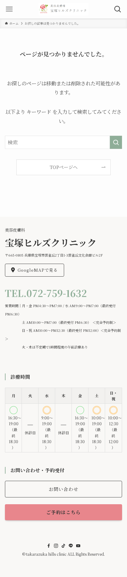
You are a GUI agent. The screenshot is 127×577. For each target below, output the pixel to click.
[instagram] (56, 546)
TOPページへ (64, 167)
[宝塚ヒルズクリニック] (64, 9)
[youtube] (78, 546)
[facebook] (48, 546)
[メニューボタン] (9, 9)
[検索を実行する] (116, 142)
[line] (71, 546)
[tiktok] (63, 546)
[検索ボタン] (118, 9)
